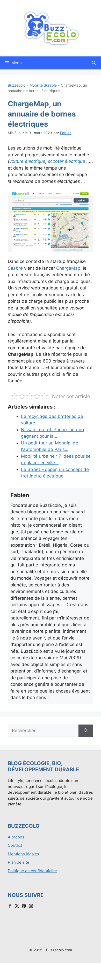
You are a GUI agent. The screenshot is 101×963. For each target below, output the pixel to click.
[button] (94, 62)
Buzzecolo (16, 85)
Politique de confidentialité (32, 870)
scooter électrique (66, 161)
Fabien (65, 133)
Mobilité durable (43, 85)
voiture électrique (27, 161)
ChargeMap (68, 268)
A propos (16, 837)
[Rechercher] (85, 731)
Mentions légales (23, 853)
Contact (15, 845)
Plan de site (18, 862)
